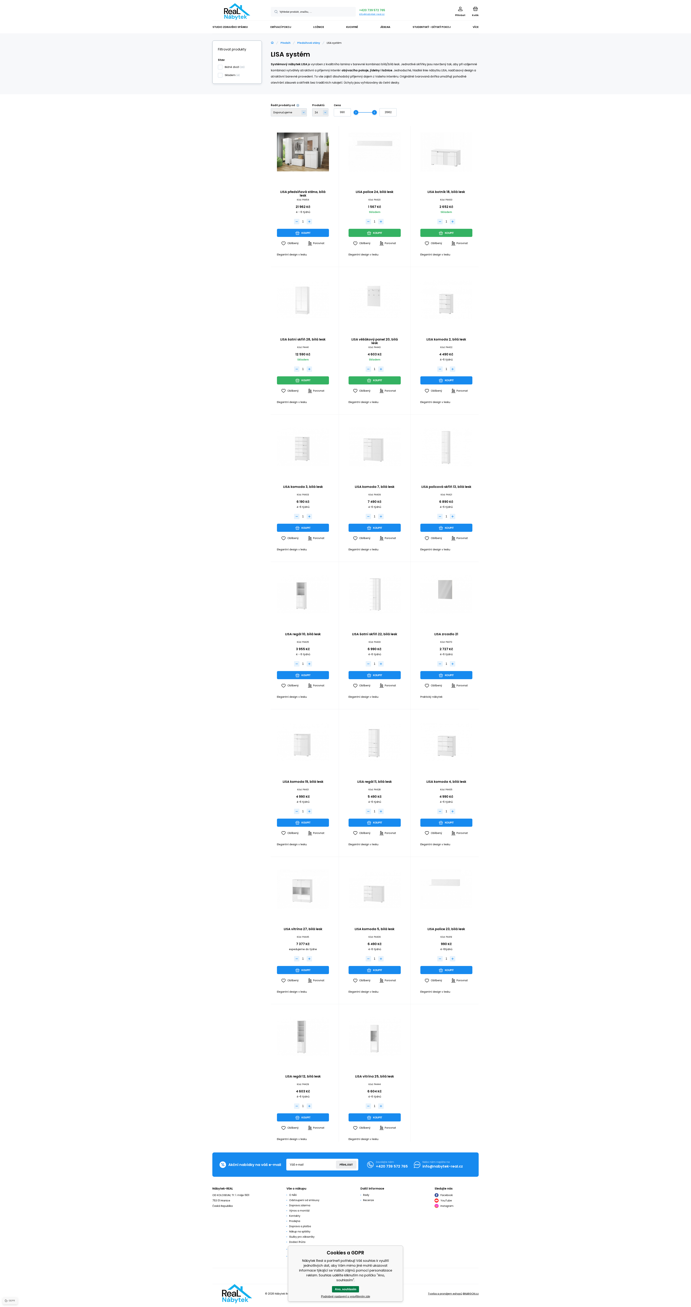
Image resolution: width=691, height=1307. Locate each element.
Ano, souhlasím (345, 1289)
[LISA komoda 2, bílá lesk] (446, 299)
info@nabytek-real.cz (372, 14)
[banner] (237, 11)
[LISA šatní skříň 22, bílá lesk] (375, 594)
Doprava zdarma (299, 1205)
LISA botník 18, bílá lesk (446, 192)
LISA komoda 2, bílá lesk (446, 340)
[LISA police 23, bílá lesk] (446, 889)
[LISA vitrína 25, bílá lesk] (375, 1036)
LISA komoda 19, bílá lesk (303, 782)
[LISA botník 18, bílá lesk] (446, 152)
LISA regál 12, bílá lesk (303, 1077)
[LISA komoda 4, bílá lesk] (446, 742)
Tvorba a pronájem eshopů (445, 1293)
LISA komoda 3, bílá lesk (303, 487)
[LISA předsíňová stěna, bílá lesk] (303, 152)
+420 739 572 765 (372, 10)
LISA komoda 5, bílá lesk (374, 929)
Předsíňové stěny (308, 43)
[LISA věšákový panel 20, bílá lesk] (375, 299)
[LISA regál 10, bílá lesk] (303, 594)
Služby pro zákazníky (302, 1237)
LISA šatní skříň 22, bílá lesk (374, 634)
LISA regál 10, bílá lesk (303, 634)
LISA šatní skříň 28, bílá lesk (303, 340)
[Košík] (475, 8)
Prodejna (294, 1221)
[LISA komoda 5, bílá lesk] (375, 889)
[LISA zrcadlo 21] (446, 594)
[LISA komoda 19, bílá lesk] (303, 742)
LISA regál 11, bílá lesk (374, 782)
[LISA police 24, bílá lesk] (375, 152)
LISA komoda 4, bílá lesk (446, 782)
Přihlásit (346, 1164)
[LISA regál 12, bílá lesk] (303, 1036)
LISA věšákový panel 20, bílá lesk (374, 341)
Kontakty (294, 1216)
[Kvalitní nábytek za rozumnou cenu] (272, 42)
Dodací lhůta (297, 1242)
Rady (366, 1195)
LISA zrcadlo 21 (446, 634)
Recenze (368, 1200)
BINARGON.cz (471, 1293)
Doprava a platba (300, 1226)
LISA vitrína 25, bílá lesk (374, 1077)
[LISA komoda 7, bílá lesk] (375, 447)
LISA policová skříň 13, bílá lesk (446, 487)
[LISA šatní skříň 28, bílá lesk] (303, 299)
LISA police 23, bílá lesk (446, 929)
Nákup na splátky (299, 1231)
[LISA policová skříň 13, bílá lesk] (446, 447)
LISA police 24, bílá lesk (374, 192)
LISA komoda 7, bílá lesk (374, 487)
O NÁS (293, 1195)
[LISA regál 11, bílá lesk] (375, 742)
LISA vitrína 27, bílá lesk (303, 929)
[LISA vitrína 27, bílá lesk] (303, 889)
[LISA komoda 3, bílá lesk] (303, 447)
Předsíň (285, 43)
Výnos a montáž (299, 1210)
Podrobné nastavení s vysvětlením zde (345, 1296)
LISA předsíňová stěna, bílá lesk (303, 193)
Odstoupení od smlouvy (304, 1200)
